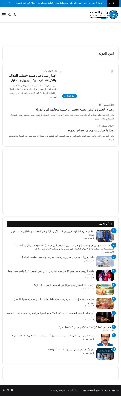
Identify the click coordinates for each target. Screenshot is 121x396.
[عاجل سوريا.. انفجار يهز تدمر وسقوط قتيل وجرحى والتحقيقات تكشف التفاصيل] (105, 261)
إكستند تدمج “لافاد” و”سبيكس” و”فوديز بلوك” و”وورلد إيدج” (86, 327)
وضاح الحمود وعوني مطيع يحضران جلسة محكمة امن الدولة (74, 109)
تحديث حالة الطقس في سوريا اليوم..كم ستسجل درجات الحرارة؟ (64, 285)
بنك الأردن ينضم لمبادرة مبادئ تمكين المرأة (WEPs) (70, 350)
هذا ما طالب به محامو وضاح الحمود (91, 130)
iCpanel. (51, 390)
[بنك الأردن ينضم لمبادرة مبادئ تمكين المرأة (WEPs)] (105, 354)
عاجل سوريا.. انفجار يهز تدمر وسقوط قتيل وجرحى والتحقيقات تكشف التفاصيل (57, 257)
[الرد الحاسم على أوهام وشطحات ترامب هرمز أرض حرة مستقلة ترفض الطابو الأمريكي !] (105, 340)
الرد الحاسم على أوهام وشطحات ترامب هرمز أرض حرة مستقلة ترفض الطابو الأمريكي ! (53, 336)
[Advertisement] (60, 32)
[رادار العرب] (104, 14)
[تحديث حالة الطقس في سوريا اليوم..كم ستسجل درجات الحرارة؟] (105, 289)
